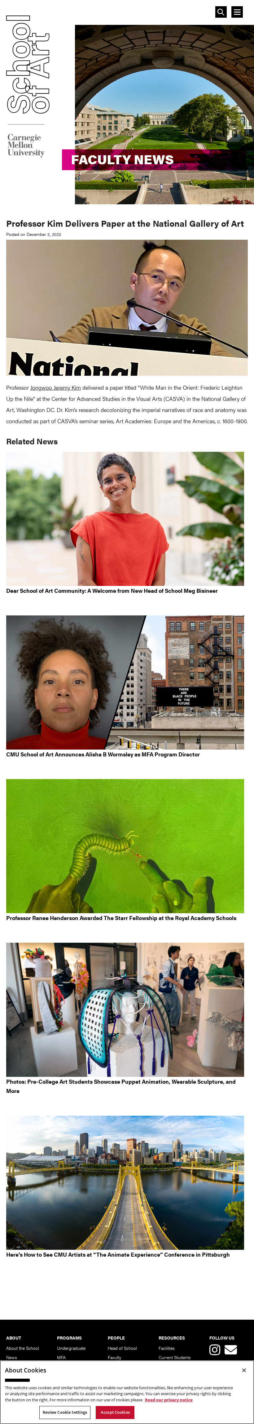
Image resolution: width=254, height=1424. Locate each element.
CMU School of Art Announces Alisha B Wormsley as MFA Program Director (103, 754)
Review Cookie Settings (65, 1412)
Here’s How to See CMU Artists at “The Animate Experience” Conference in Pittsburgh (118, 1254)
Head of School (122, 1348)
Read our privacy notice (169, 1400)
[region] (127, 1392)
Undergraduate (71, 1348)
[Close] (244, 1370)
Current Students (174, 1357)
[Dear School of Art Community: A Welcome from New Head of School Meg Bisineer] (127, 519)
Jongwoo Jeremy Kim (55, 387)
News (11, 1357)
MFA (61, 1357)
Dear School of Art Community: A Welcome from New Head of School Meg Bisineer (112, 590)
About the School (22, 1348)
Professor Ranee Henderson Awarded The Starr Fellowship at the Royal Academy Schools (121, 918)
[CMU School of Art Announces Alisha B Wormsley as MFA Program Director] (127, 682)
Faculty (114, 1357)
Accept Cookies (115, 1412)
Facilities (166, 1348)
